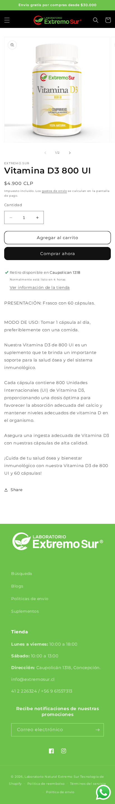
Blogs (17, 586)
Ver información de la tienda (40, 287)
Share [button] (17, 489)
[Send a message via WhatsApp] (103, 792)
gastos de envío (54, 191)
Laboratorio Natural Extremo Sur (52, 777)
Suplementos (25, 611)
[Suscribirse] (97, 729)
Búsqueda (21, 573)
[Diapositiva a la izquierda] (45, 153)
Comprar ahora (57, 253)
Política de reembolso (46, 784)
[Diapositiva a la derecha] (70, 153)
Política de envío (60, 792)
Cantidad (13, 205)
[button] (7, 20)
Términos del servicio (88, 784)
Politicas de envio (30, 598)
